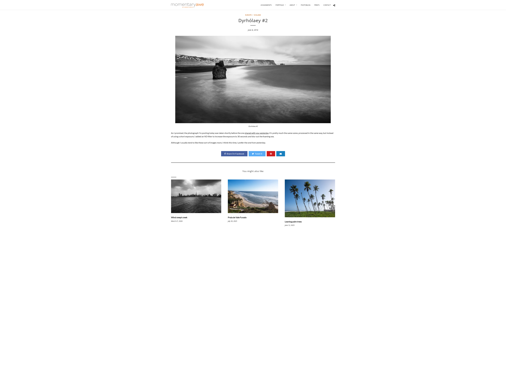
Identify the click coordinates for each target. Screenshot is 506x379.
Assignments (266, 5)
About (292, 5)
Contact (327, 5)
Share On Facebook (235, 153)
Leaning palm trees (293, 221)
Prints (317, 5)
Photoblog (305, 5)
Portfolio (280, 5)
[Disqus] (253, 270)
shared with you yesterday (257, 133)
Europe (248, 15)
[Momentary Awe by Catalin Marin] (187, 5)
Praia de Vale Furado (237, 217)
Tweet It (258, 153)
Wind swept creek (179, 217)
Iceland (257, 15)
